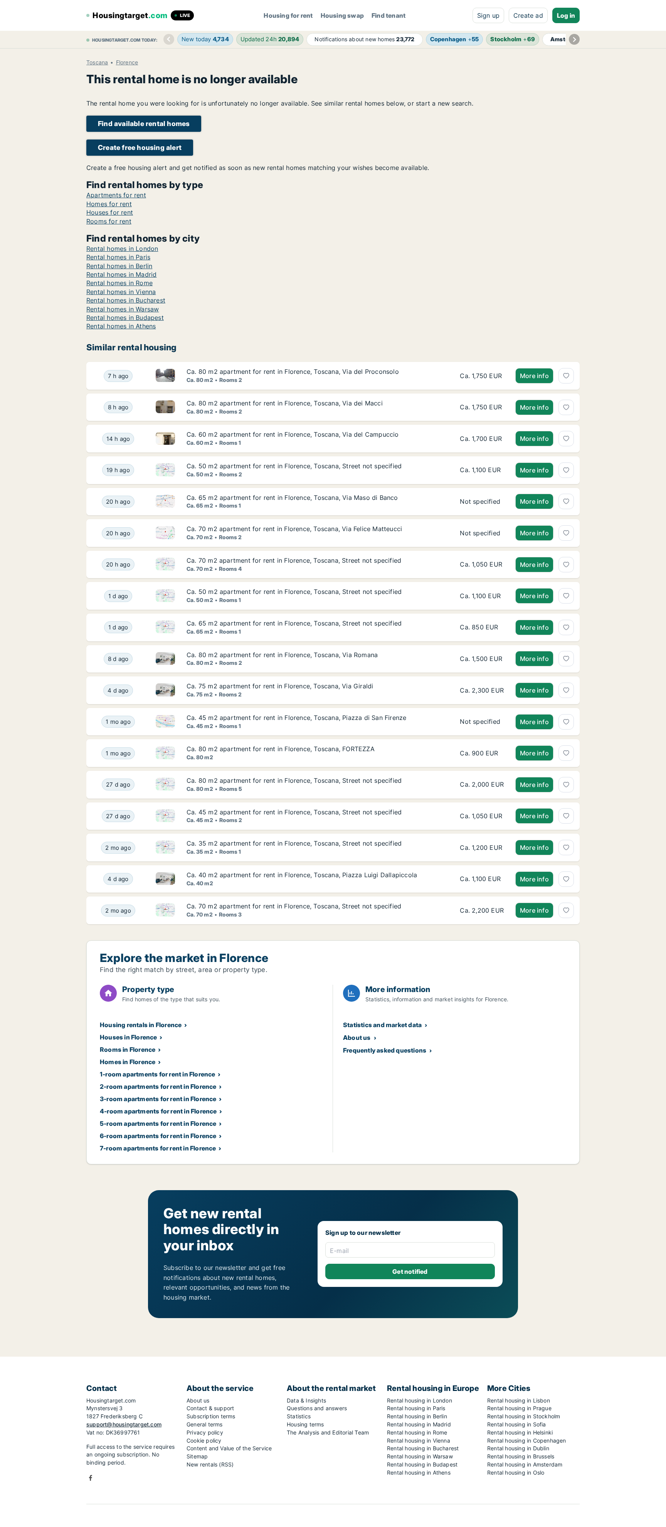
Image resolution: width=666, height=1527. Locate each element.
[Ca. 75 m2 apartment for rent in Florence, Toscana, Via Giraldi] (482, 690)
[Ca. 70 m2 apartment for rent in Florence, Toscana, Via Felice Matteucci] (482, 533)
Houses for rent (109, 212)
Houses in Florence (128, 1037)
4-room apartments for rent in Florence (158, 1111)
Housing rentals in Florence (141, 1025)
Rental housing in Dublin (518, 1448)
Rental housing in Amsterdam (524, 1464)
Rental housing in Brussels (520, 1456)
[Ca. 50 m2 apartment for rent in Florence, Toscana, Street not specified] (482, 470)
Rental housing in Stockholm (523, 1416)
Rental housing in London (419, 1400)
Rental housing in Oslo (515, 1472)
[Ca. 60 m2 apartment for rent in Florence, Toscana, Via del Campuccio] (482, 438)
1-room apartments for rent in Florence (157, 1074)
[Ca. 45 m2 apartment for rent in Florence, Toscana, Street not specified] (482, 816)
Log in (566, 15)
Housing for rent (288, 15)
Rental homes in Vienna (121, 292)
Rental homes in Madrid (121, 274)
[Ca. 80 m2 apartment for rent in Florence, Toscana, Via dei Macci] (482, 407)
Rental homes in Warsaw (122, 309)
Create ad (528, 15)
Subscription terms (211, 1416)
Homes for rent (109, 204)
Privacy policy (205, 1432)
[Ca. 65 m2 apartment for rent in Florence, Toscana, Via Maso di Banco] (482, 502)
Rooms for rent (108, 221)
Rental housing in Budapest (422, 1464)
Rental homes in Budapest (125, 317)
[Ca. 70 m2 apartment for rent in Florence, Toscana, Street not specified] (482, 565)
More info (534, 376)
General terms (205, 1424)
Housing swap (342, 15)
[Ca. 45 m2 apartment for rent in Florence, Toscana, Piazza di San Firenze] (482, 722)
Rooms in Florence (127, 1049)
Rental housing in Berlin (417, 1416)
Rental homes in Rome (119, 283)
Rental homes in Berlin (119, 266)
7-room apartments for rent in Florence (158, 1148)
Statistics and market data (382, 1025)
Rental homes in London (122, 248)
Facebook (90, 1478)
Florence (127, 62)
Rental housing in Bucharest (423, 1448)
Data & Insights (306, 1400)
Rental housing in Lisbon (518, 1400)
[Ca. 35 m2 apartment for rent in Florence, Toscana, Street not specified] (482, 847)
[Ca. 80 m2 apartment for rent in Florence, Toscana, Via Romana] (482, 659)
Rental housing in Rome (417, 1432)
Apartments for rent (116, 195)
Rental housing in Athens (419, 1472)
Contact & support (210, 1408)
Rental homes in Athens (121, 326)
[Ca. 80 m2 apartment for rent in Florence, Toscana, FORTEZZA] (482, 753)
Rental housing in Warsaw (420, 1456)
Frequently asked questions (384, 1050)
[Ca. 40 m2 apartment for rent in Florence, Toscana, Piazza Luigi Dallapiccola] (482, 879)
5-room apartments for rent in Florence (158, 1123)
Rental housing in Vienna (418, 1440)
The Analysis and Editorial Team (328, 1432)
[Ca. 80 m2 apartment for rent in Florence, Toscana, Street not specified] (482, 785)
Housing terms (305, 1424)
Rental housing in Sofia (516, 1424)
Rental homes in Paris (118, 257)
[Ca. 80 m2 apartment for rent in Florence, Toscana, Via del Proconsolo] (482, 376)
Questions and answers (317, 1408)
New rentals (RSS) (210, 1464)
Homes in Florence (127, 1062)
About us (357, 1037)
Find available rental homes (144, 123)
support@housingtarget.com (123, 1424)
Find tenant (388, 15)
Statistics (299, 1416)
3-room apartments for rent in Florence (158, 1099)
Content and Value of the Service (229, 1448)
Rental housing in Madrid (419, 1424)
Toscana (97, 62)
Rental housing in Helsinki (520, 1432)
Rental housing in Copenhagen (526, 1440)
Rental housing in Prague (519, 1408)
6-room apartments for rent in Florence (158, 1136)
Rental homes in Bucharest (125, 300)
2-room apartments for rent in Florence (158, 1086)
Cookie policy (204, 1440)
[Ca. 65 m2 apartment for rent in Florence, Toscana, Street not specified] (482, 627)
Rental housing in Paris (416, 1408)
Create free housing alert (140, 147)
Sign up (488, 15)
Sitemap (197, 1456)
